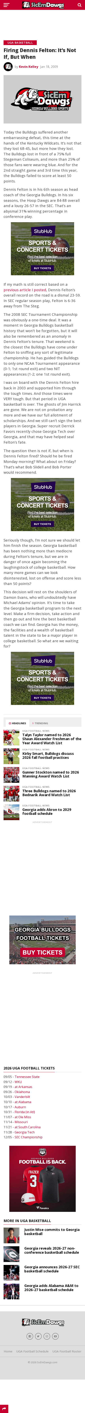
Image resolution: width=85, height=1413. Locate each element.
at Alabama (23, 1102)
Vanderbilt (22, 1097)
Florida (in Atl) (25, 1112)
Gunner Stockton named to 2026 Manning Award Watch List (50, 774)
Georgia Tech (25, 1132)
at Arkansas (23, 1087)
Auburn (20, 1107)
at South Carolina (28, 1127)
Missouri (21, 1122)
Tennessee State (27, 1077)
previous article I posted (25, 289)
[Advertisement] (42, 20)
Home (8, 1351)
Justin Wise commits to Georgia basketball (51, 1231)
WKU (18, 1082)
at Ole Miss (23, 1117)
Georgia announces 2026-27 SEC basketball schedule (52, 1268)
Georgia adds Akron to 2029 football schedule (46, 811)
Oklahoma (22, 1092)
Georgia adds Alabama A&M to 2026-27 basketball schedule (51, 1287)
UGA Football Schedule (32, 1351)
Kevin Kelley (28, 66)
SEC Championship (28, 1137)
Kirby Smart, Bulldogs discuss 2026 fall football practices (48, 755)
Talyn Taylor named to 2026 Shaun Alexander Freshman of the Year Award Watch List (51, 738)
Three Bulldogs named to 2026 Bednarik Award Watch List (49, 792)
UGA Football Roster (66, 1351)
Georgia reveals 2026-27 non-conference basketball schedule (51, 1250)
